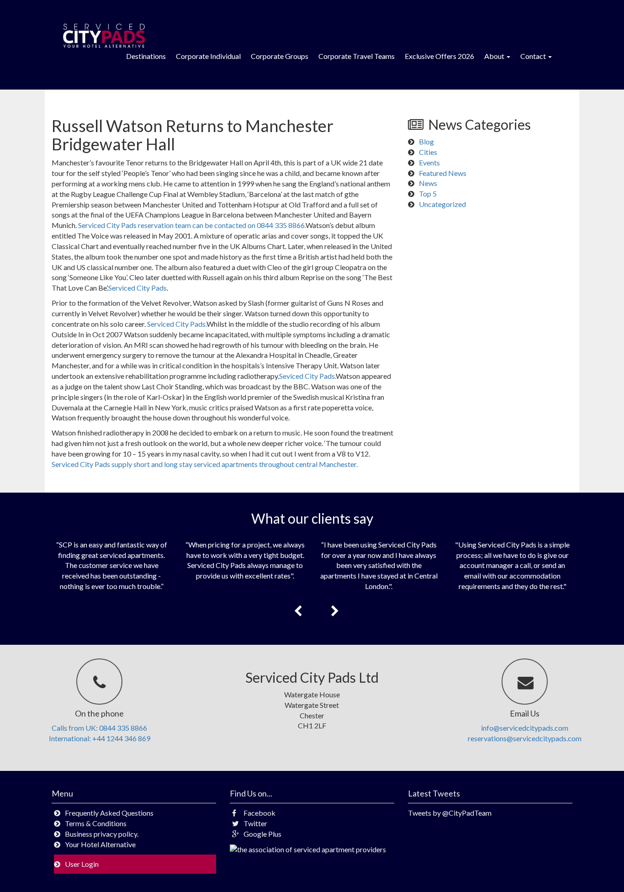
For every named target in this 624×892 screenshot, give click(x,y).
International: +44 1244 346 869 (99, 738)
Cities (428, 152)
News (428, 183)
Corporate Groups (279, 56)
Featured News (442, 173)
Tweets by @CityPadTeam (450, 812)
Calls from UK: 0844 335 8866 (99, 727)
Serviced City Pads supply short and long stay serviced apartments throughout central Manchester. (205, 464)
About (495, 56)
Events (429, 162)
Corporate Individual (208, 56)
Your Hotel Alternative (100, 844)
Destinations (146, 56)
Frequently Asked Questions (109, 812)
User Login (82, 864)
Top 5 (428, 193)
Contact (533, 56)
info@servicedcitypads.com (524, 727)
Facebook (259, 812)
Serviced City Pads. (176, 323)
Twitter (255, 823)
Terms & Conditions (96, 823)
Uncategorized (442, 204)
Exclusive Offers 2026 (439, 56)
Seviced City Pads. (307, 376)
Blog (426, 141)
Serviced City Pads (137, 287)
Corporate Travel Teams (356, 56)
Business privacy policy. (101, 833)
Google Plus (262, 833)
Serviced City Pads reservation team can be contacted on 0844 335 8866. (192, 225)
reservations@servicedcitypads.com (525, 738)
